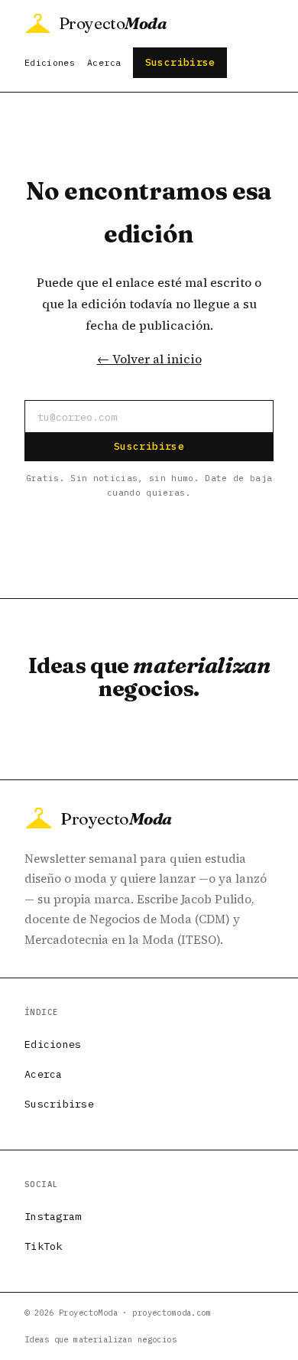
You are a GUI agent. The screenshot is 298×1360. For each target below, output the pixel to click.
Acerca (104, 62)
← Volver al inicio (149, 358)
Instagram (52, 1216)
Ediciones (49, 62)
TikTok (43, 1246)
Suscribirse (180, 62)
